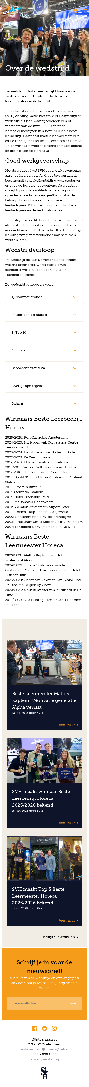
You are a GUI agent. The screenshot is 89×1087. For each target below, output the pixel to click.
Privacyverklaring (44, 1059)
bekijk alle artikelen (59, 937)
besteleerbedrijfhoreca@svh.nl (44, 1049)
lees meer (67, 725)
